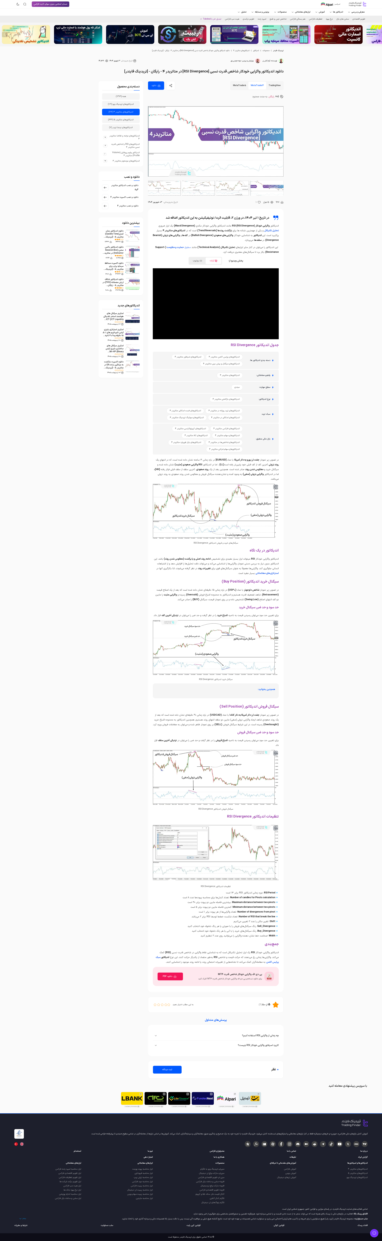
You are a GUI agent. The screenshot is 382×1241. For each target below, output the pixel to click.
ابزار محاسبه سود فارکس (142, 1181)
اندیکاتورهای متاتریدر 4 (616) (121, 112)
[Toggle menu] (374, 1233)
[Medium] (306, 1144)
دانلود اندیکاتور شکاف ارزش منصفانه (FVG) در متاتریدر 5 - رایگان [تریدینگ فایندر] (113, 284)
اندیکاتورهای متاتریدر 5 (358, 1173)
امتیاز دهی (148, 1157)
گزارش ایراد (363, 1157)
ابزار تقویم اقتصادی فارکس (69, 1173)
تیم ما (150, 1151)
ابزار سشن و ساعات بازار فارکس (68, 1198)
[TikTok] (331, 1144)
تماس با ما (291, 1151)
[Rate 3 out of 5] (162, 1004)
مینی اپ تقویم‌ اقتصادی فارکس (211, 1177)
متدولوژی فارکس (217, 1151)
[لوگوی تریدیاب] (356, 4)
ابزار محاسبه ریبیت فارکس (142, 1185)
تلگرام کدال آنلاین (217, 1198)
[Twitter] (348, 1144)
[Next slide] (4, 34)
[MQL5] (356, 1144)
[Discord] (298, 1144)
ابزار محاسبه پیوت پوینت (142, 1169)
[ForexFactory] (264, 1144)
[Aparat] (273, 1144)
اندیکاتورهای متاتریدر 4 (241, 50)
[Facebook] (281, 1144)
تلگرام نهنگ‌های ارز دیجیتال (212, 1202)
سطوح (187, 247)
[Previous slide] (377, 34)
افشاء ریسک (363, 1225)
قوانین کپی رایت (193, 1225)
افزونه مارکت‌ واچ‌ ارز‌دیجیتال (212, 1185)
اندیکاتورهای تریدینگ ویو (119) (121, 104)
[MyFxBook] (256, 1144)
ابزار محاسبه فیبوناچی (144, 1173)
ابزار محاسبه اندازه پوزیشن (70, 1194)
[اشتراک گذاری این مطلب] (171, 85)
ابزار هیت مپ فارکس (72, 1185)
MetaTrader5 (239, 85)
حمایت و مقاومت (175, 247)
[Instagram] (289, 1144)
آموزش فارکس (290, 1169)
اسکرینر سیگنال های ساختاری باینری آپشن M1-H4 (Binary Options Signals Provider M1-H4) (115, 351)
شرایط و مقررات (20, 1225)
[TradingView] (365, 1144)
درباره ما (364, 1151)
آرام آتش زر (266, 61)
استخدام (77, 1151)
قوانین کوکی (279, 1225)
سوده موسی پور (236, 61)
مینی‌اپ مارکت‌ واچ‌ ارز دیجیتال (211, 1173)
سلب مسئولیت (107, 1225)
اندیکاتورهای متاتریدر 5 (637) (121, 119)
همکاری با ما (219, 1157)
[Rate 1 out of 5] (168, 1004)
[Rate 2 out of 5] (165, 1004)
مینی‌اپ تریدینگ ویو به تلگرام (212, 1169)
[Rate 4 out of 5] (158, 1004)
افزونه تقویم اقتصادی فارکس (212, 1190)
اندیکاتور (256, 50)
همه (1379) (121, 96)
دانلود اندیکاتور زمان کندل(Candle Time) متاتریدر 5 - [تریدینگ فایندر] (114, 235)
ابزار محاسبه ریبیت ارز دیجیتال (140, 1190)
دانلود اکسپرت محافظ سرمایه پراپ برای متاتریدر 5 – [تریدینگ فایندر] (114, 268)
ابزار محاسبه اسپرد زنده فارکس (68, 1169)
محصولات (265, 50)
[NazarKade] (248, 1144)
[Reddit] (315, 1144)
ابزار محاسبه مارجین (144, 1198)
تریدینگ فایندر (278, 50)
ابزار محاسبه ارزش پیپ (143, 1177)
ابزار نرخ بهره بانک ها (72, 1190)
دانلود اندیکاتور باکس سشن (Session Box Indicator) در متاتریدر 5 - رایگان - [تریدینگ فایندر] (114, 253)
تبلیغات (292, 1157)
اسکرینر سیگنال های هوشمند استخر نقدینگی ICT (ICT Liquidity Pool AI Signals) (113, 318)
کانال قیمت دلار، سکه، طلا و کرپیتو (209, 1194)
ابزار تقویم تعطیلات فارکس (70, 1177)
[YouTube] (340, 1144)
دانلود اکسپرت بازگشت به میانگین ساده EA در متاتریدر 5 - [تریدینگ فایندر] (114, 366)
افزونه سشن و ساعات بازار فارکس (210, 1181)
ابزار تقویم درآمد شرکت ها (70, 1181)
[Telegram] (323, 1144)
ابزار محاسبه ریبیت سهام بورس (140, 1194)
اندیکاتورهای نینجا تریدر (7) (121, 127)
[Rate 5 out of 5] (155, 1004)
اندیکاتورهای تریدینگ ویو (357, 1177)
